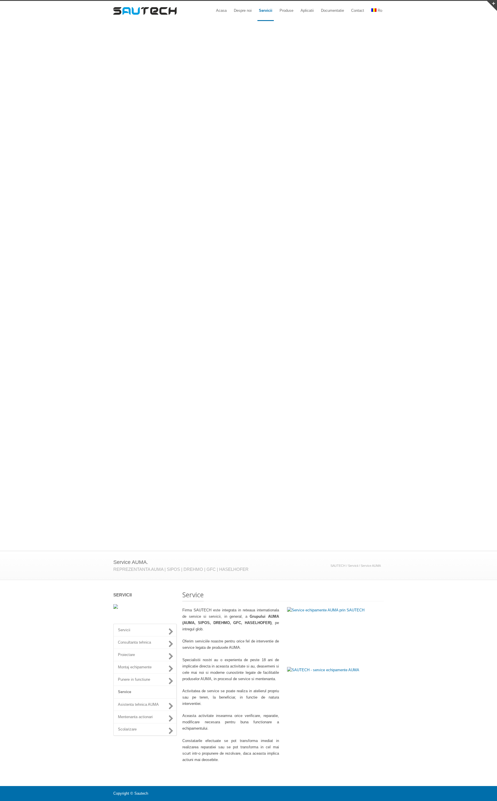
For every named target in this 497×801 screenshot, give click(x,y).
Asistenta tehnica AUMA (138, 704)
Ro (380, 10)
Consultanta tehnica (134, 642)
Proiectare (126, 655)
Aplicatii (307, 10)
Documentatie (332, 10)
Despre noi (243, 10)
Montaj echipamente (135, 667)
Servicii (265, 10)
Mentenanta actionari (135, 717)
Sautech (141, 793)
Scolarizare (127, 729)
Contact (357, 10)
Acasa (221, 10)
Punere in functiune (134, 679)
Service (124, 692)
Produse (286, 10)
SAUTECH (337, 565)
